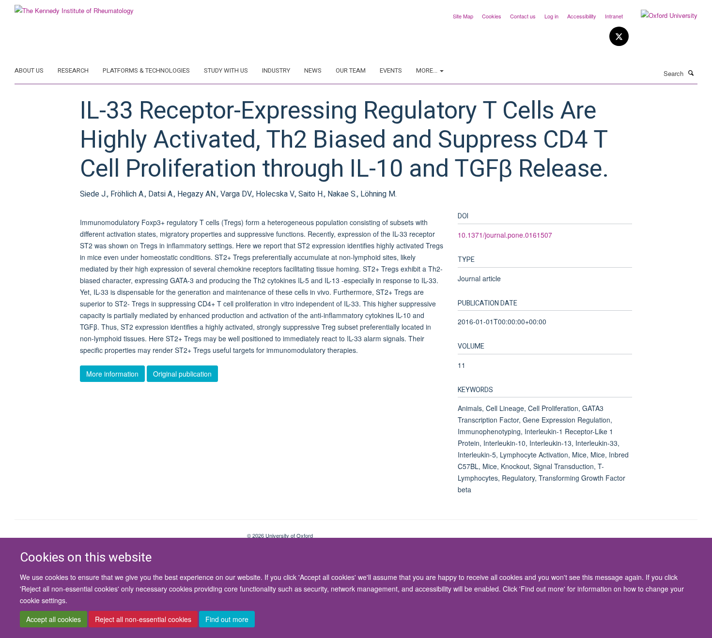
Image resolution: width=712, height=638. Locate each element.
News (313, 70)
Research (73, 70)
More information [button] (112, 374)
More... (427, 70)
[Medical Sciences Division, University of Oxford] (123, 532)
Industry (276, 70)
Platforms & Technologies (146, 70)
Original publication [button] (182, 374)
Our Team (351, 70)
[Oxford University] (661, 15)
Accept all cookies (53, 619)
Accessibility (581, 16)
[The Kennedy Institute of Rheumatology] (74, 7)
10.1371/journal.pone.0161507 (505, 235)
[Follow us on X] (619, 36)
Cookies (491, 16)
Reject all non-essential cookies (143, 619)
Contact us (523, 16)
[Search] (691, 72)
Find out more (226, 619)
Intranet (614, 16)
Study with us (226, 70)
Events (391, 70)
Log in (551, 16)
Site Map (463, 16)
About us (29, 70)
